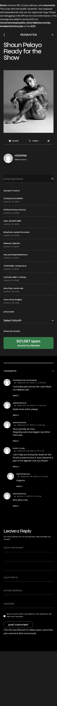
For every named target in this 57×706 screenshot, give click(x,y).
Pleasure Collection (12, 243)
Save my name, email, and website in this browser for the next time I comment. (29, 615)
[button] (5, 35)
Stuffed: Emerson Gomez (15, 209)
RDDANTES (28, 35)
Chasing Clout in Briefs (13, 198)
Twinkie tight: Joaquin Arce (15, 266)
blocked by (28, 343)
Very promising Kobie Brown (16, 254)
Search (50, 179)
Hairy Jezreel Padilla (12, 221)
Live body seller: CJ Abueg (15, 277)
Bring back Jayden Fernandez (17, 232)
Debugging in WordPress (16, 15)
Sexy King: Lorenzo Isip (13, 288)
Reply (16, 396)
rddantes (21, 155)
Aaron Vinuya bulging (13, 299)
